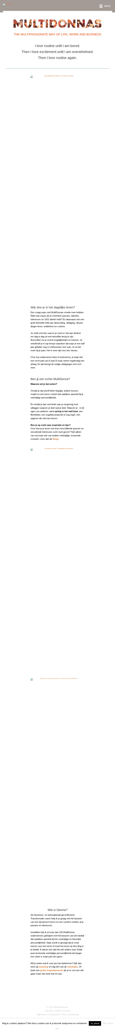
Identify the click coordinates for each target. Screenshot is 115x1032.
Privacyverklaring (70, 1014)
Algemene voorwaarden (48, 1014)
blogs (56, 439)
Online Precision (63, 1010)
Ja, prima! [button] (95, 1023)
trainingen (72, 967)
